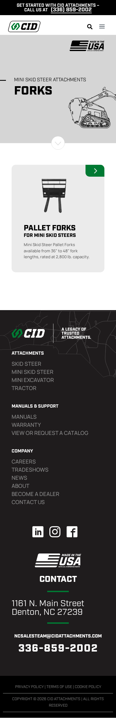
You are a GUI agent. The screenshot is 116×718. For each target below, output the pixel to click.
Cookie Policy (88, 687)
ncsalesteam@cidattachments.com (58, 636)
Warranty (26, 424)
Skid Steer (26, 363)
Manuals (24, 416)
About (20, 485)
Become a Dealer (35, 494)
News (19, 477)
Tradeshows (30, 469)
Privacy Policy (29, 687)
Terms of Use (59, 687)
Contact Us (28, 502)
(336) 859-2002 (71, 10)
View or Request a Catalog (50, 433)
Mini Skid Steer (32, 371)
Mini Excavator (33, 380)
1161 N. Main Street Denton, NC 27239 (48, 608)
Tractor (24, 388)
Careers (24, 461)
